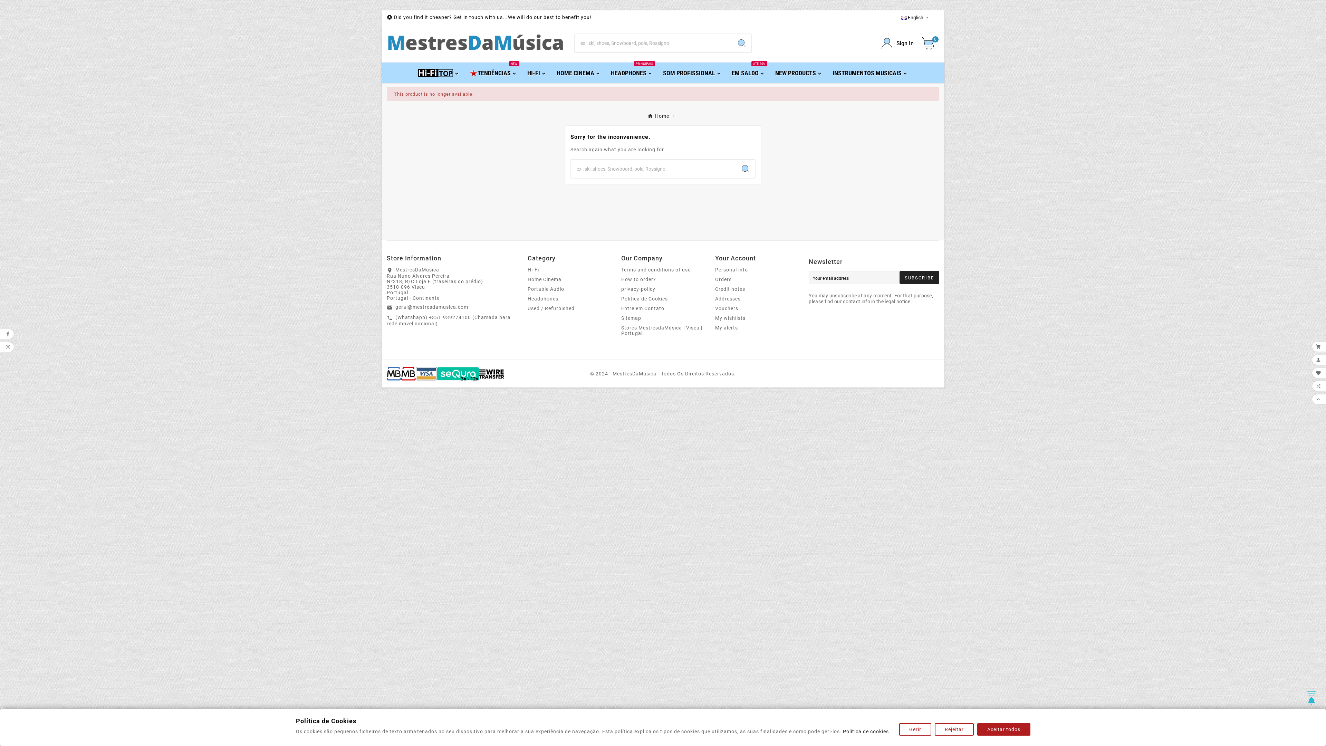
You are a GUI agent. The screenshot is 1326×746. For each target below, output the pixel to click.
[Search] (742, 43)
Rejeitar (954, 729)
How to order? (638, 279)
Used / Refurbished (551, 308)
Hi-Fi (533, 269)
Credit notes (730, 289)
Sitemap (631, 318)
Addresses (728, 299)
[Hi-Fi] (438, 73)
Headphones (543, 299)
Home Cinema (544, 279)
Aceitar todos (1003, 729)
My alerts (726, 328)
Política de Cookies (644, 299)
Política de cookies (866, 731)
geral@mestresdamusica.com (431, 307)
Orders (723, 279)
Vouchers (726, 308)
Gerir (915, 729)
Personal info (731, 269)
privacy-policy (638, 289)
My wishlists (730, 318)
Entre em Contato (642, 308)
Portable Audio (546, 289)
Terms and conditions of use (656, 269)
